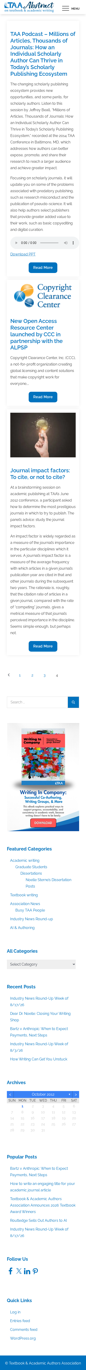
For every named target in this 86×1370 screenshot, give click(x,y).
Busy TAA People (30, 910)
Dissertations (31, 873)
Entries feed (20, 1321)
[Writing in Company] (43, 777)
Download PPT (23, 254)
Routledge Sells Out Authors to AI (38, 1220)
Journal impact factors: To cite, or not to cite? (40, 473)
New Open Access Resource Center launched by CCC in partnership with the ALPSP (36, 334)
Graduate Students (31, 867)
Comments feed (23, 1329)
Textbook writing (24, 895)
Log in (15, 1312)
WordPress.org (23, 1338)
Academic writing (24, 860)
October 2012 (43, 1094)
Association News (25, 904)
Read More (43, 269)
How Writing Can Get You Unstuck (38, 1059)
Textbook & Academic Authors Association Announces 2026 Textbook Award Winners (42, 1205)
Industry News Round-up (31, 919)
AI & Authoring (22, 928)
